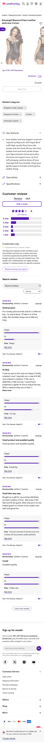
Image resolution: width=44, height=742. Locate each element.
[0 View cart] (36, 4)
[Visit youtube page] (33, 662)
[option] (14, 45)
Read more (6, 390)
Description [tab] (12, 177)
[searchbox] (20, 286)
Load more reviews (22, 608)
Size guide (38, 82)
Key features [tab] (12, 132)
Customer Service (10, 672)
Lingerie (4, 15)
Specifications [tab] (13, 183)
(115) (40, 76)
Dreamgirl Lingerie (11, 121)
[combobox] (32, 291)
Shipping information (10, 681)
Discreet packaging (10, 685)
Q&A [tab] (28, 198)
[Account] (27, 3)
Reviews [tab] (18, 198)
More (5, 713)
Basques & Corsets (15, 15)
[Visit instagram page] (24, 662)
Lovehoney (22, 9)
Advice (5, 700)
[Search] (23, 3)
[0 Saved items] (31, 4)
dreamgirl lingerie (35, 15)
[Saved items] (41, 23)
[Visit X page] (14, 662)
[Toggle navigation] (41, 4)
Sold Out (22, 89)
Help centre (6, 676)
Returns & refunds (9, 689)
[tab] (22, 682)
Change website (8, 738)
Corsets (25, 15)
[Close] (40, 731)
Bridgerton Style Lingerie (13, 108)
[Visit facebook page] (5, 662)
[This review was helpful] (39, 354)
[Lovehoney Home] (11, 4)
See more (8, 347)
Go (39, 648)
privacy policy (27, 655)
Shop (4, 706)
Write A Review (22, 204)
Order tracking (8, 693)
